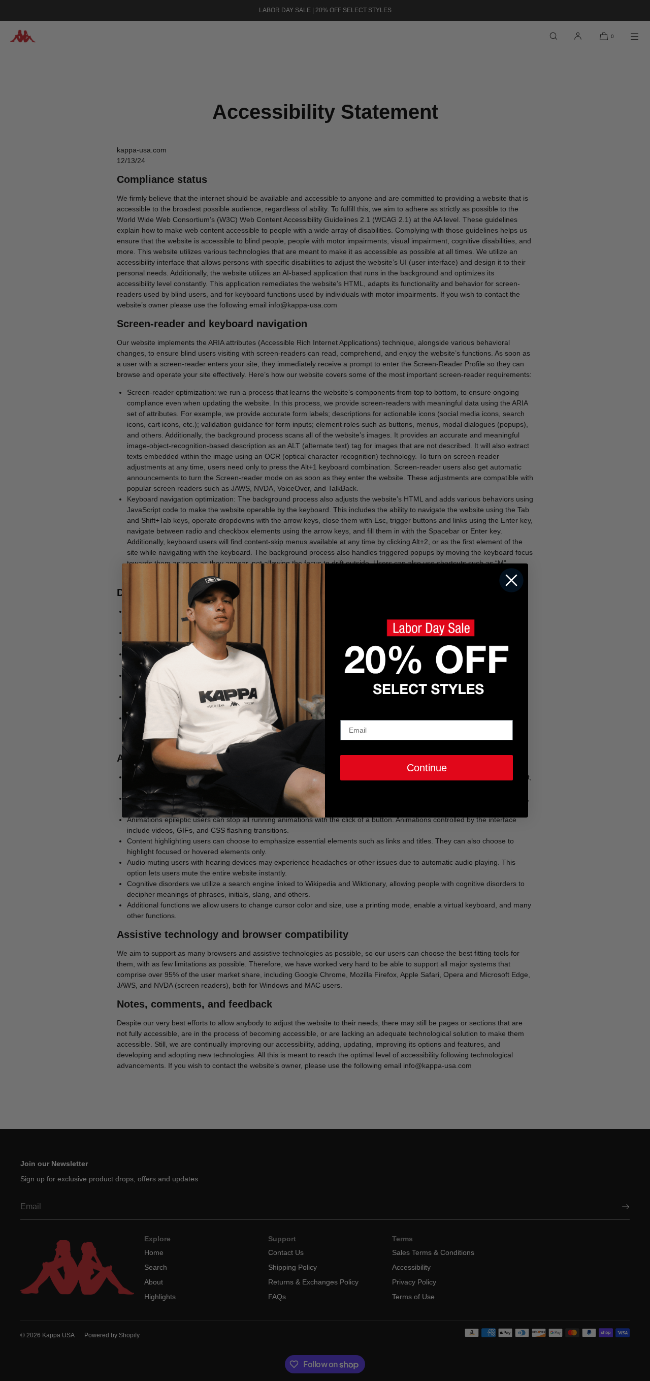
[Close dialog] (511, 580)
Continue (427, 767)
